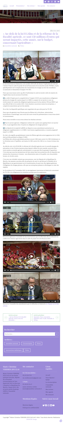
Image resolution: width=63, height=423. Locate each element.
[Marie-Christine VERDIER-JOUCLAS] (5, 6)
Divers (39, 343)
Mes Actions (49, 389)
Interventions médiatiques (14, 350)
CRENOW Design (31, 419)
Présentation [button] (20, 6)
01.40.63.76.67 (27, 384)
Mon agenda (41, 6)
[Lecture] (5, 81)
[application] (31, 67)
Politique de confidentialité (31, 407)
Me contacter (51, 6)
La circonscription (51, 382)
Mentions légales (28, 405)
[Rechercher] (57, 334)
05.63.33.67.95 (27, 375)
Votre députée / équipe (50, 378)
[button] (31, 67)
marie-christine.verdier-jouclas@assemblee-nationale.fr (32, 388)
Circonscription (27, 343)
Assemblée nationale (11, 46)
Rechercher (9, 329)
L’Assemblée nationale (49, 386)
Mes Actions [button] (30, 6)
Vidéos (22, 46)
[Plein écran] (58, 81)
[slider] (30, 81)
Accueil (12, 6)
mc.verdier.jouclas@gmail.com (32, 378)
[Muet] (55, 81)
